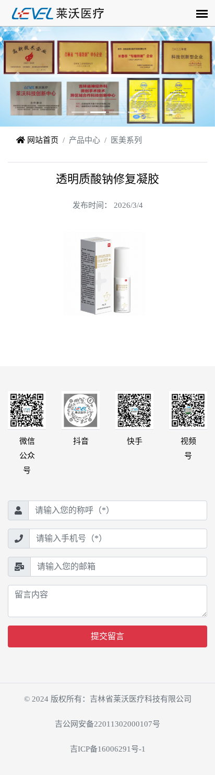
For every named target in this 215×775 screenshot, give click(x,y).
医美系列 (126, 140)
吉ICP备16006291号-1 (108, 749)
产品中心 (84, 140)
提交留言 (107, 636)
